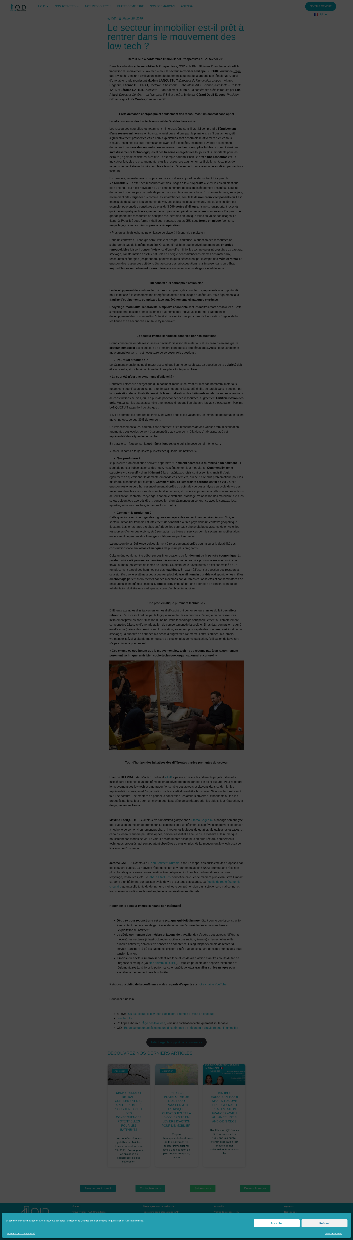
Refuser (324, 1223)
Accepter (276, 1223)
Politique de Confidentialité (21, 1233)
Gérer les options (333, 1233)
